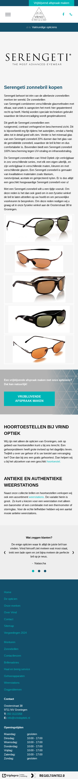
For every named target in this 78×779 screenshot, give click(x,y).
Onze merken (12, 605)
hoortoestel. (54, 461)
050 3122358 (14, 713)
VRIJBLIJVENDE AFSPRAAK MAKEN (29, 398)
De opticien (10, 598)
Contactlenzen (12, 655)
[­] (8, 14)
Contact (8, 619)
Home (7, 592)
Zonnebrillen (11, 648)
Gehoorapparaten (14, 676)
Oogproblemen (13, 689)
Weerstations (12, 682)
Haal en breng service (17, 669)
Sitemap (9, 625)
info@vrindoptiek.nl (18, 717)
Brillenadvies (11, 662)
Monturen (9, 642)
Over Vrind (10, 612)
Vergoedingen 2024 (15, 632)
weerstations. (37, 496)
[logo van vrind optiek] (39, 19)
